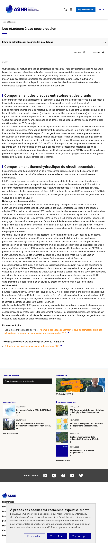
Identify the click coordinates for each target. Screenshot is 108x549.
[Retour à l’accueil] (9, 495)
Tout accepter (80, 536)
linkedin (45, 475)
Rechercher (65, 9)
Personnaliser (34, 536)
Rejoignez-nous (84, 9)
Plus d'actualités (9, 433)
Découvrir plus (62, 460)
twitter (81, 475)
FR (100, 9)
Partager (97, 52)
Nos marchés (8, 502)
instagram (54, 475)
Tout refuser (56, 536)
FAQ (4, 511)
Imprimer (78, 52)
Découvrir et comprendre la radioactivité (19, 381)
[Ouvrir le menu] (71, 9)
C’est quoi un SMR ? (63, 394)
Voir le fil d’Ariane (9, 22)
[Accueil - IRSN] (22, 9)
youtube (72, 475)
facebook (63, 475)
